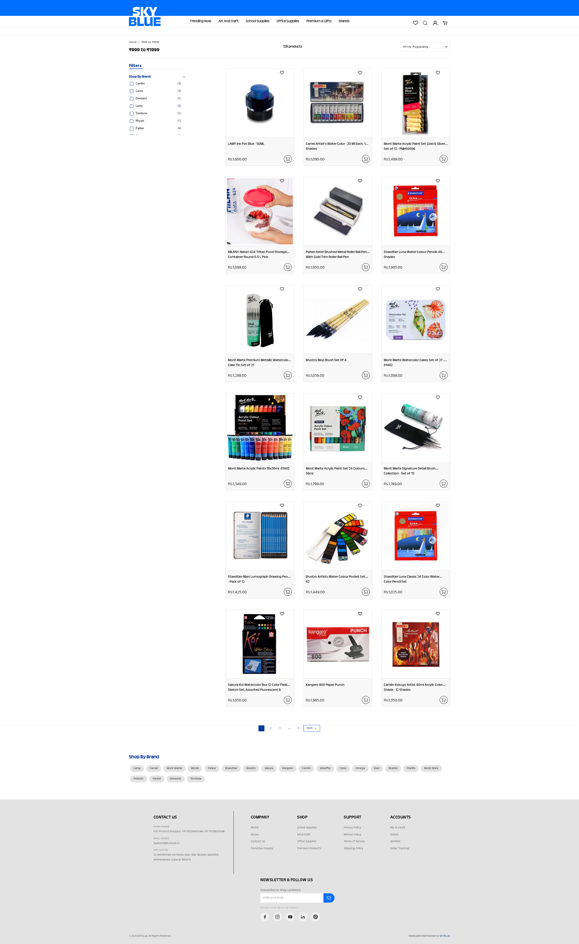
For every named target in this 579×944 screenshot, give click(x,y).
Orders (394, 835)
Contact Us (258, 841)
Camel (154, 768)
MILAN (195, 768)
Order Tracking (399, 848)
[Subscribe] (328, 898)
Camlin (306, 768)
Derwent (175, 779)
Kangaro (287, 768)
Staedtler (231, 768)
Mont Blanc (431, 768)
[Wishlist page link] (415, 22)
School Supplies (257, 21)
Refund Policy (352, 835)
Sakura (269, 768)
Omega (360, 768)
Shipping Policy (353, 848)
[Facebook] (264, 916)
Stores (255, 835)
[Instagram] (277, 916)
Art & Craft (304, 835)
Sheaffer (325, 768)
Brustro (251, 768)
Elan (377, 768)
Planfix (411, 768)
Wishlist (395, 841)
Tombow (196, 779)
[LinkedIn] (302, 916)
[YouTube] (290, 916)
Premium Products (309, 848)
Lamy (137, 768)
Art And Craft (228, 21)
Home (133, 42)
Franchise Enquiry (262, 848)
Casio (343, 768)
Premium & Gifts (319, 21)
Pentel (157, 779)
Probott (138, 779)
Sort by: (407, 47)
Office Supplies (288, 21)
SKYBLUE (444, 936)
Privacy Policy (352, 828)
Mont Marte (174, 768)
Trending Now (200, 21)
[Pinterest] (315, 916)
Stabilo (393, 768)
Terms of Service (354, 841)
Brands (344, 21)
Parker (212, 768)
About (255, 828)
